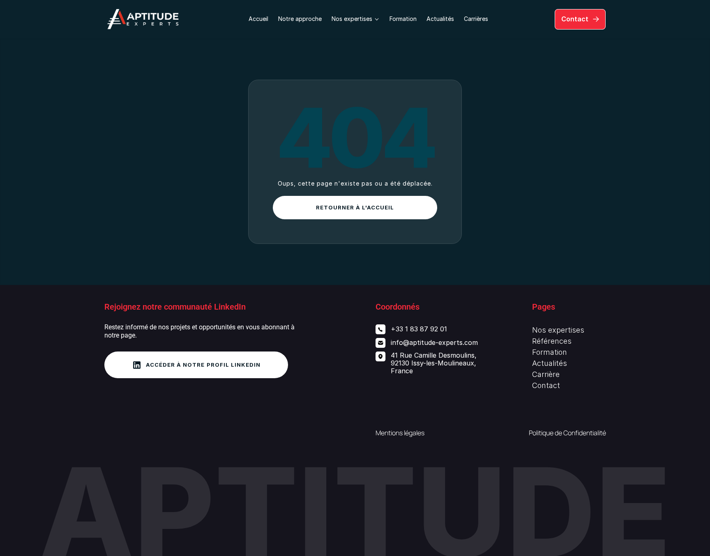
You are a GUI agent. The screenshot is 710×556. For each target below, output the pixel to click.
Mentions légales (400, 432)
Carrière (546, 374)
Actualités (440, 18)
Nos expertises (558, 330)
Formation (403, 18)
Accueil (258, 18)
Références (552, 341)
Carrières (476, 18)
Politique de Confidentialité (567, 432)
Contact (546, 385)
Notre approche (300, 18)
